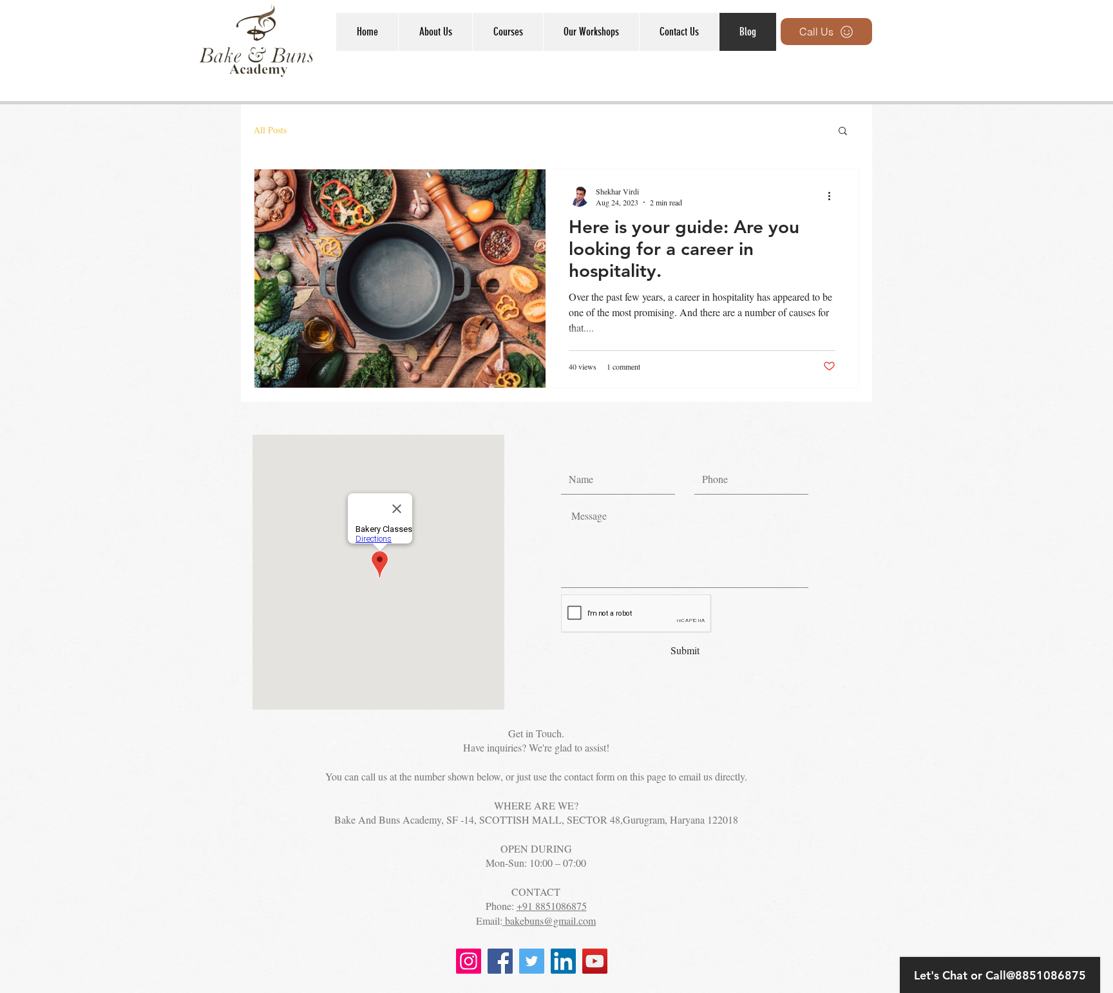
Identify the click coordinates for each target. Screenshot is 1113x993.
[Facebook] (500, 961)
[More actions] (833, 196)
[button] (507, 32)
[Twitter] (531, 961)
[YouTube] (594, 961)
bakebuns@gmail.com (549, 920)
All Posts (270, 130)
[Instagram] (468, 961)
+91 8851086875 (552, 906)
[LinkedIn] (563, 961)
